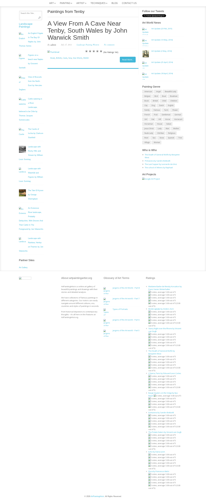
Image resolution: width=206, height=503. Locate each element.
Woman (157, 142)
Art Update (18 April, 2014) (162, 73)
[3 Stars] (94, 51)
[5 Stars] (101, 51)
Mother (176, 128)
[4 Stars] (97, 51)
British (59, 58)
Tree (180, 138)
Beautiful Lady (170, 91)
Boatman (173, 96)
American (148, 91)
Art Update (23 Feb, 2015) (161, 28)
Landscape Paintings (26, 25)
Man (167, 128)
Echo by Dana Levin (156, 451)
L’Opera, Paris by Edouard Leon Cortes (164, 373)
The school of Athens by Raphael (159, 167)
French (147, 114)
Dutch (161, 105)
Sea (70, 58)
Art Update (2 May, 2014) (161, 51)
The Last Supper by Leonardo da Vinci (161, 164)
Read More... (127, 59)
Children (173, 101)
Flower (175, 110)
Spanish (171, 138)
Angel (158, 91)
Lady (160, 128)
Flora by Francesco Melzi (158, 471)
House (159, 124)
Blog (115, 3)
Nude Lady (148, 133)
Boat (52, 58)
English (170, 105)
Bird (156, 96)
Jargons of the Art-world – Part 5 (126, 330)
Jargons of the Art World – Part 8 (126, 288)
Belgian (147, 96)
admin (53, 44)
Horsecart (178, 119)
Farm (166, 110)
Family (147, 110)
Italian (168, 124)
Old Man (160, 133)
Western (96, 44)
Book (146, 101)
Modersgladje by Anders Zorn (161, 309)
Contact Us (129, 3)
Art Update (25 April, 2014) (162, 62)
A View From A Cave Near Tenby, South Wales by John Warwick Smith (87, 30)
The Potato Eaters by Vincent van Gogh (164, 432)
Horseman (148, 124)
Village (147, 142)
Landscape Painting (84, 44)
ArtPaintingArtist (29, 3)
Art (52, 3)
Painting (66, 3)
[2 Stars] (90, 51)
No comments (109, 44)
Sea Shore (77, 58)
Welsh (86, 58)
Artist (81, 3)
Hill (159, 119)
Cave (65, 58)
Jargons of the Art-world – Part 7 (126, 298)
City (145, 105)
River (146, 138)
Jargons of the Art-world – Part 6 (126, 320)
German (178, 114)
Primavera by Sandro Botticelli (157, 161)
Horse (167, 119)
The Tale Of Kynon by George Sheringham (35, 194)
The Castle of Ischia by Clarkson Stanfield (35, 133)
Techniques (99, 3)
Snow (162, 138)
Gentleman (166, 114)
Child (164, 101)
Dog (153, 105)
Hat (152, 119)
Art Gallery (23, 267)
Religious (171, 133)
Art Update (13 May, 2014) (162, 40)
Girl (145, 119)
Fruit (156, 114)
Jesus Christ (149, 128)
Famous (157, 110)
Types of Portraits (120, 309)
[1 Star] (86, 51)
